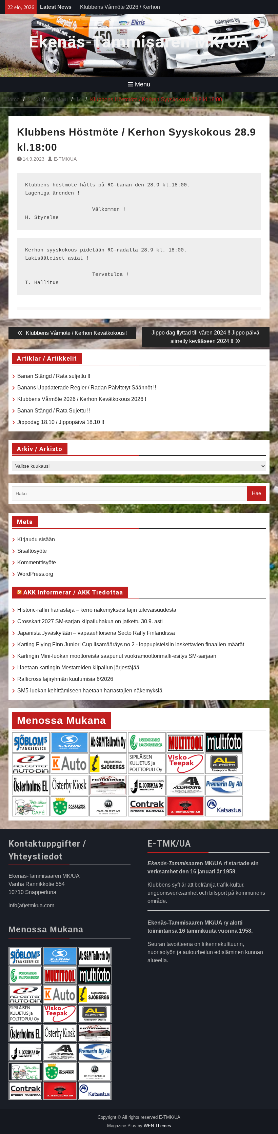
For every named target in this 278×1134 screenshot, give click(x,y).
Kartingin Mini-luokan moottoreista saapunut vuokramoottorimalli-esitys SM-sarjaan (116, 656)
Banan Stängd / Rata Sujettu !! (53, 410)
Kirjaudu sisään (36, 539)
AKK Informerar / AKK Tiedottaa (73, 592)
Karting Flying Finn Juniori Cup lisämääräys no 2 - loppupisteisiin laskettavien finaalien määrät (130, 644)
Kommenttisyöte (36, 562)
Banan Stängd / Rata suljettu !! (116, 8)
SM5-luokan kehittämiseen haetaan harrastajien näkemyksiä (89, 690)
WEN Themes (157, 1125)
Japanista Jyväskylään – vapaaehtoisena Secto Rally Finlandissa (96, 633)
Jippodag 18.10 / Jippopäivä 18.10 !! (60, 422)
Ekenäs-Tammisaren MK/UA (139, 42)
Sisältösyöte (32, 551)
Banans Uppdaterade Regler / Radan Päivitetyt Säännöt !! (86, 387)
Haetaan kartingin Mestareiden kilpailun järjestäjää (78, 667)
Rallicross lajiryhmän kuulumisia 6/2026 (65, 679)
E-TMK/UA (65, 159)
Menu (142, 84)
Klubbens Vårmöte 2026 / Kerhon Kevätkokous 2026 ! (81, 399)
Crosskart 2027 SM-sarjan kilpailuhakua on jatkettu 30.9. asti (90, 621)
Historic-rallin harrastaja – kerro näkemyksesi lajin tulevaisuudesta (96, 610)
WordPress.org (35, 574)
